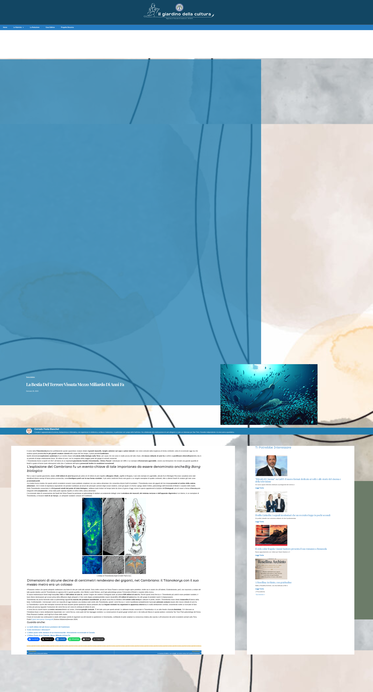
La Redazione (34, 27)
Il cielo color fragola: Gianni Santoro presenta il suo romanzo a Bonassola (291, 548)
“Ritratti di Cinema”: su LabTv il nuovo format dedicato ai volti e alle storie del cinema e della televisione (298, 480)
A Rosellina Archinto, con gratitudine (273, 582)
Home (5, 27)
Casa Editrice (50, 27)
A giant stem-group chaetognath (42, 619)
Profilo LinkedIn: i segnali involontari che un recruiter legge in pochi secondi (292, 515)
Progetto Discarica (67, 27)
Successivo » (260, 594)
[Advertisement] (186, 44)
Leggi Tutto (259, 488)
